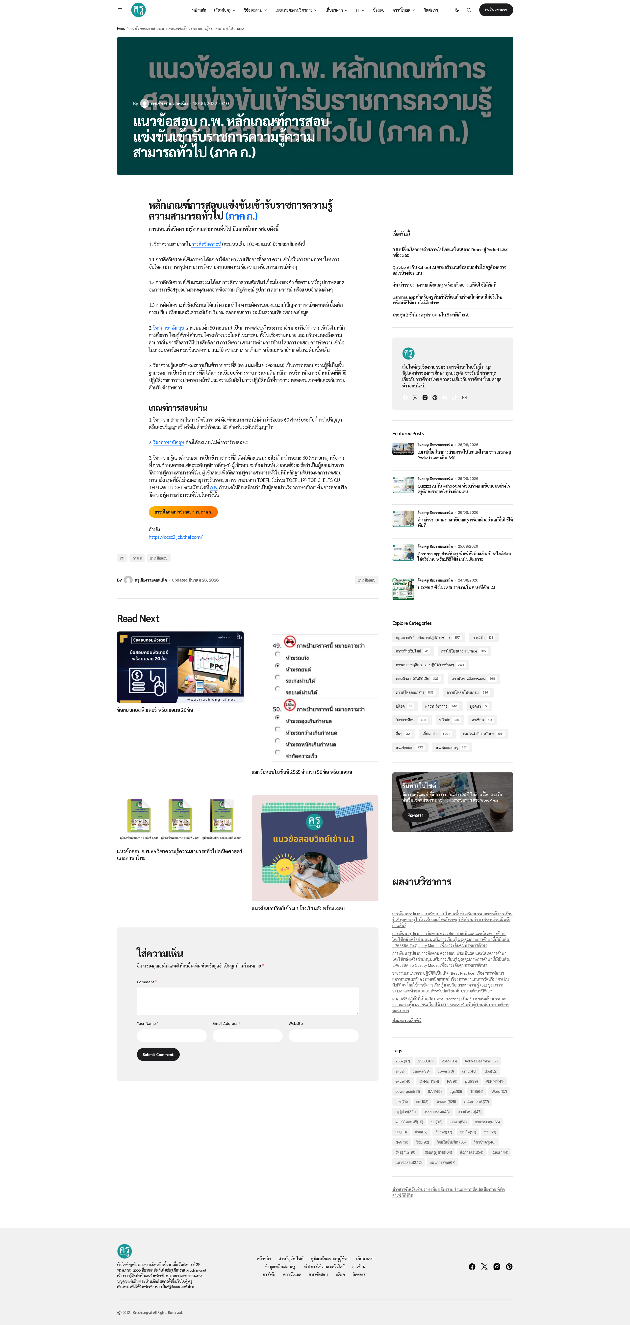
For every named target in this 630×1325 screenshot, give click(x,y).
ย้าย (421, 1132)
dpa (491, 1071)
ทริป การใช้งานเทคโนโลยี (323, 1266)
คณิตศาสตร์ (476, 1101)
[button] (120, 10)
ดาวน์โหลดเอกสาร (415, 692)
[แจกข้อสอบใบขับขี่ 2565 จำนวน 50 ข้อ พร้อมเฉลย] (315, 698)
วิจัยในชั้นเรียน (451, 1142)
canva (421, 1071)
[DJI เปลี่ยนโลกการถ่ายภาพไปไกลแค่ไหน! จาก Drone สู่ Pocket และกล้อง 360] (403, 454)
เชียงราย (427, 367)
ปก (436, 1122)
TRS (476, 1091)
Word (499, 1091)
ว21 (490, 1132)
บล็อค (404, 706)
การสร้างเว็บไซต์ (412, 651)
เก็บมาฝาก (436, 733)
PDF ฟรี (495, 1081)
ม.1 (401, 1132)
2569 (449, 1061)
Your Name (148, 1023)
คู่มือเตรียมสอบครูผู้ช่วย (329, 1258)
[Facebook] (405, 398)
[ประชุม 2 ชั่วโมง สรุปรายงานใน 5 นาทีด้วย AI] (403, 589)
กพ (122, 558)
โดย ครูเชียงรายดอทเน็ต (435, 445)
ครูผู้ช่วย (405, 1111)
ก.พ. (214, 487)
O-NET (429, 1081)
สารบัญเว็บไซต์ (291, 1258)
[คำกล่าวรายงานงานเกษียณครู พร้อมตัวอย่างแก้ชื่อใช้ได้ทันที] (403, 521)
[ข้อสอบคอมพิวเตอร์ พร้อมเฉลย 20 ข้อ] (180, 667)
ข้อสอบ (446, 1101)
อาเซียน (482, 720)
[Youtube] (445, 398)
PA (452, 1081)
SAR (435, 1091)
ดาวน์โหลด (470, 1111)
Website (295, 1023)
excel (403, 1081)
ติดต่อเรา (415, 815)
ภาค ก (137, 558)
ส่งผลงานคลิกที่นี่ (407, 1020)
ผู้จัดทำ (478, 706)
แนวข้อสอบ (158, 558)
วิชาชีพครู (484, 1142)
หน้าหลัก (264, 1258)
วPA (401, 1142)
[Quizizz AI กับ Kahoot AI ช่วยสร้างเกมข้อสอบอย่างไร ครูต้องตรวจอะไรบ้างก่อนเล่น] (403, 487)
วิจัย (422, 1142)
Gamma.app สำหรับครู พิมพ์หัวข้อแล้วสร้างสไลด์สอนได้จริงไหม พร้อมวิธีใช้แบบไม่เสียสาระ (448, 299)
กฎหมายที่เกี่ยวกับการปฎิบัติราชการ (428, 637)
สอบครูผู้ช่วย (438, 1152)
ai (400, 1071)
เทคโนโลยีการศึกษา (483, 733)
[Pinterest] (435, 398)
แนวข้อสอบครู (451, 747)
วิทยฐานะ (406, 1152)
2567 (402, 1061)
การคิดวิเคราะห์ (206, 244)
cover (446, 1071)
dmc (469, 1071)
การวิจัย (483, 637)
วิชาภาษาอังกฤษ (168, 327)
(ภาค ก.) (241, 215)
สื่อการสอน (471, 1152)
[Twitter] (415, 398)
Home (121, 28)
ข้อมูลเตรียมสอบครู (280, 1266)
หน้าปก (449, 720)
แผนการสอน (442, 1162)
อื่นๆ (403, 733)
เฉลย (499, 1152)
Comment (147, 981)
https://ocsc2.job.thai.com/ (175, 537)
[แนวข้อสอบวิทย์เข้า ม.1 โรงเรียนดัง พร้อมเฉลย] (315, 848)
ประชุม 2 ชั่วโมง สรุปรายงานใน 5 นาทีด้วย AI (431, 314)
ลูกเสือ (468, 1132)
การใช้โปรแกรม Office (463, 651)
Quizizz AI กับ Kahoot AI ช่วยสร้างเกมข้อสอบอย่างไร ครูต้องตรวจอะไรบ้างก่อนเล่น (449, 270)
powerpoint (407, 1091)
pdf (471, 1081)
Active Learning (481, 1061)
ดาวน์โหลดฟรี (409, 1122)
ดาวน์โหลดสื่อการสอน (473, 678)
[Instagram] (425, 398)
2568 (426, 1061)
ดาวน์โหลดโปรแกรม (467, 692)
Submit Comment (158, 1054)
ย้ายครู (443, 1132)
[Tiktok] (455, 398)
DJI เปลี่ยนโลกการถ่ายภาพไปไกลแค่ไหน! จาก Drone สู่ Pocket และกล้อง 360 (449, 252)
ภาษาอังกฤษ (487, 1122)
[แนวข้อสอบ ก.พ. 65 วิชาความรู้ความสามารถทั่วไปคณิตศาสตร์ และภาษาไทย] (180, 819)
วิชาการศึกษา (411, 720)
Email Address (226, 1023)
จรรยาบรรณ (437, 1111)
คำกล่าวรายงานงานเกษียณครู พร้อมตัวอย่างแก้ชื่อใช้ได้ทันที (444, 285)
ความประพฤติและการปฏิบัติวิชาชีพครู (430, 665)
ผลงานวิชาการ (441, 706)
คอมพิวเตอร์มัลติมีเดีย (417, 678)
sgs (456, 1091)
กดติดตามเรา (496, 9)
